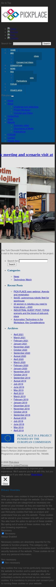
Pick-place (14, 462)
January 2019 (20, 402)
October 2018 (20, 411)
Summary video (21, 125)
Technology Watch (23, 279)
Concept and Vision (23, 112)
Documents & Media (24, 128)
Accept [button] (27, 474)
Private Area (16, 90)
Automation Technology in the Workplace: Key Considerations (29, 321)
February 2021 (21, 340)
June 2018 (19, 424)
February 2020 (21, 365)
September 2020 (22, 352)
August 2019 (20, 380)
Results (11, 122)
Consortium (13, 116)
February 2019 (21, 399)
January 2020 (20, 368)
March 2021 (20, 337)
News (10, 119)
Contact (11, 137)
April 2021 (19, 334)
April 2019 (19, 393)
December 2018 (22, 405)
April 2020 (19, 359)
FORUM (11, 134)
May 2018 (18, 427)
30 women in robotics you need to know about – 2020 (30, 305)
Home (10, 100)
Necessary (10, 533)
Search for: (6, 43)
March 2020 (20, 362)
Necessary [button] (6, 530)
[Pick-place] (24, 21)
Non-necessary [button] (8, 559)
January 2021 (20, 343)
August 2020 (20, 356)
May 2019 (18, 390)
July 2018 (18, 421)
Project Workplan (22, 109)
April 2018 (19, 430)
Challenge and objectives (26, 106)
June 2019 (19, 386)
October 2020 (20, 349)
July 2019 (18, 383)
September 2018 (22, 414)
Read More (36, 474)
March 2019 (20, 396)
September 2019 (22, 377)
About (13, 53)
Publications (21, 80)
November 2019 (22, 371)
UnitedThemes (21, 465)
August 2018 (20, 417)
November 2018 (22, 408)
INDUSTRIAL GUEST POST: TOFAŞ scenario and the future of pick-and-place (31, 313)
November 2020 (22, 346)
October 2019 (20, 374)
